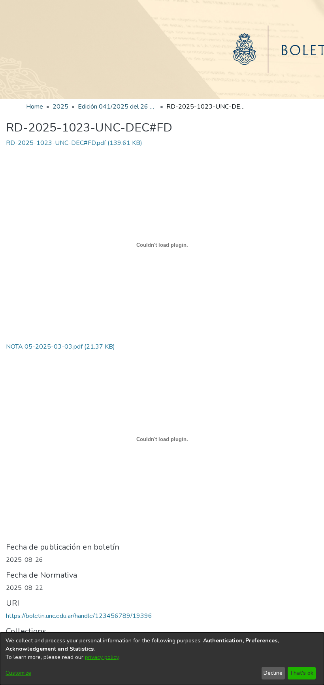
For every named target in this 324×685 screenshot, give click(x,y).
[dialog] (162, 658)
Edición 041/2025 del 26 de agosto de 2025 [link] (117, 106)
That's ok (301, 673)
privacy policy (102, 657)
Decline (273, 673)
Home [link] (34, 106)
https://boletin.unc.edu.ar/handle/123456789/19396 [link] (79, 616)
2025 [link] (60, 106)
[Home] (162, 49)
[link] (74, 143)
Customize (18, 673)
